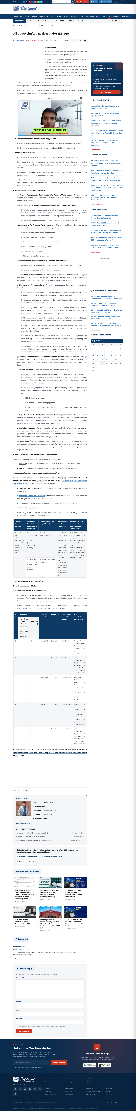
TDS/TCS (48, 1091)
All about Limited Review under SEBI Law (41, 34)
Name (18, 1002)
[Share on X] (72, 40)
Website (19, 1018)
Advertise (109, 1088)
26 (102, 363)
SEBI (109, 16)
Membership (110, 1094)
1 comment (53, 40)
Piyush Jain (20, 40)
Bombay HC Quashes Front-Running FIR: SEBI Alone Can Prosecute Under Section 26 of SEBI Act (107, 187)
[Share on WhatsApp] (80, 40)
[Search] (73, 1)
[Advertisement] (28, 65)
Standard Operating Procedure (32, 496)
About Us (109, 1082)
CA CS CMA (90, 16)
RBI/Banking (69, 1088)
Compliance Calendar (93, 1091)
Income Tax (24, 16)
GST (81, 16)
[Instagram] (35, 2)
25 (97, 363)
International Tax (50, 1094)
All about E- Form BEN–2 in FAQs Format (30, 837)
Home (16, 16)
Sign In (118, 2)
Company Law (55, 16)
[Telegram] (41, 2)
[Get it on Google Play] (90, 1065)
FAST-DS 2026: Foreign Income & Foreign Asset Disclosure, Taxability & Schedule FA (107, 133)
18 (97, 360)
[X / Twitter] (27, 2)
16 (120, 356)
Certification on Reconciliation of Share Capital (33, 840)
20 (107, 360)
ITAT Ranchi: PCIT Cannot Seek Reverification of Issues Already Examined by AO (47, 21)
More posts (95, 150)
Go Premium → (106, 92)
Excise (66, 16)
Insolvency (68, 1091)
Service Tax (43, 16)
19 (102, 360)
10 (93, 356)
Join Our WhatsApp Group (28, 857)
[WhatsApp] (38, 2)
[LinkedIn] (32, 2)
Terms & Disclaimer (117, 1103)
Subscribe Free (59, 1062)
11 (97, 356)
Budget (34, 16)
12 (102, 356)
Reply (16, 958)
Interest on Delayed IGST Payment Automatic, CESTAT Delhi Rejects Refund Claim (104, 197)
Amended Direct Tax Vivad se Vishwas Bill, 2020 (33, 833)
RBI (104, 16)
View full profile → (23, 823)
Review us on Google (26, 862)
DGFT (98, 16)
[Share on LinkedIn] (76, 40)
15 (115, 356)
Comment (20, 978)
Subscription (83, 2)
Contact (108, 1091)
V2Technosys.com (50, 1103)
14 (111, 356)
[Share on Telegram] (85, 40)
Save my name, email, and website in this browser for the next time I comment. (41, 1026)
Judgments (89, 1088)
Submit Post (106, 2)
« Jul (92, 371)
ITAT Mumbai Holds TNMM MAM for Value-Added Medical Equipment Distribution (104, 142)
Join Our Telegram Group (53, 857)
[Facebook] (24, 2)
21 (111, 360)
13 (106, 356)
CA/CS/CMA (69, 1094)
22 (116, 360)
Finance (116, 16)
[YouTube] (30, 2)
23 (120, 360)
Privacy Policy (105, 1103)
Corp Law (125, 16)
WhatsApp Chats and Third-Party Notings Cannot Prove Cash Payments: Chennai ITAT (106, 163)
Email (18, 1010)
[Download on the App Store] (104, 1065)
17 (93, 360)
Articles (26, 26)
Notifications (90, 1082)
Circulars (88, 1085)
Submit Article (110, 1085)
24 (93, 363)
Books (95, 2)
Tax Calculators (91, 1094)
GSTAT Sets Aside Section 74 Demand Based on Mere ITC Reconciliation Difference (106, 123)
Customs (74, 16)
